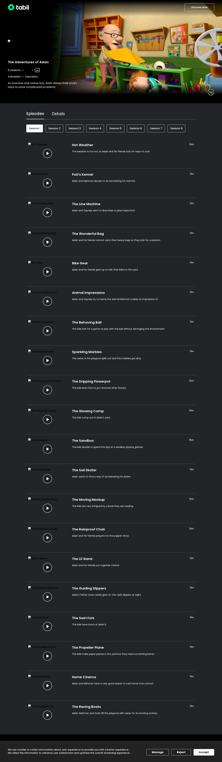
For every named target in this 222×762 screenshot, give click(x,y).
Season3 (75, 128)
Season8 (176, 128)
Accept (204, 752)
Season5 (115, 128)
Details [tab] (58, 113)
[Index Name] (47, 153)
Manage (157, 752)
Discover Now (199, 7)
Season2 (54, 128)
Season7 (156, 128)
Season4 (95, 128)
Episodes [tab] (35, 113)
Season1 (34, 128)
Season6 (136, 128)
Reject (181, 752)
